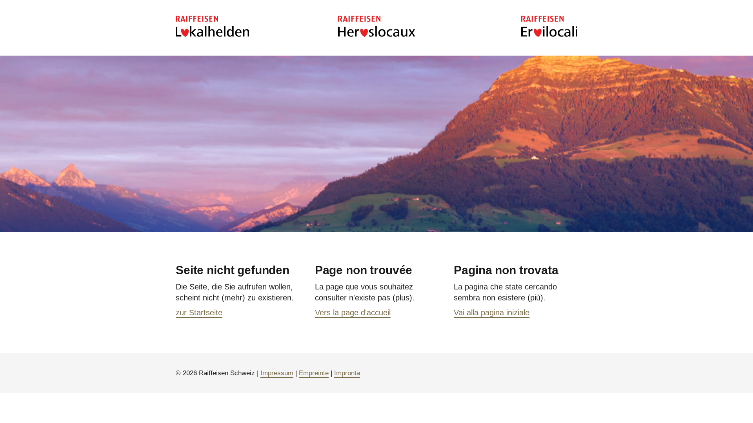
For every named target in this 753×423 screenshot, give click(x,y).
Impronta (347, 373)
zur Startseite (199, 312)
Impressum (276, 373)
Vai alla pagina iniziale (491, 312)
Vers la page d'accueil (353, 312)
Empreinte (314, 373)
